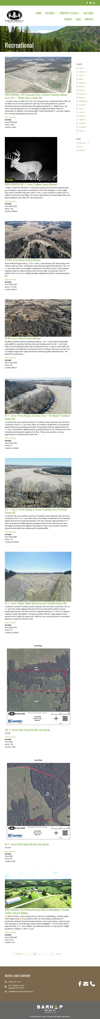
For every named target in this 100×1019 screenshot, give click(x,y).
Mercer (81, 97)
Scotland (82, 127)
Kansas (82, 150)
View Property (10, 117)
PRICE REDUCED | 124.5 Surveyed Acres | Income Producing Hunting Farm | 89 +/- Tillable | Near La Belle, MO (36, 96)
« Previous (19, 954)
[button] (56, 13)
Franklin (82, 123)
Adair (81, 79)
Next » (59, 954)
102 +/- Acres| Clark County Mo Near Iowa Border (27, 730)
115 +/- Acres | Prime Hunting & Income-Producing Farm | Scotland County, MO (36, 511)
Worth (81, 86)
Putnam (82, 94)
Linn (80, 109)
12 (52, 954)
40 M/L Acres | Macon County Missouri (22, 338)
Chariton (82, 120)
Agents (68, 19)
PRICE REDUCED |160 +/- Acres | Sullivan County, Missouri (31, 184)
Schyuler (82, 116)
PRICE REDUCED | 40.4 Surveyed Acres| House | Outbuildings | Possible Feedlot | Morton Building (37, 911)
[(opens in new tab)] (50, 1009)
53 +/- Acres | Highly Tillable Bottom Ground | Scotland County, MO (35, 603)
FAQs (78, 19)
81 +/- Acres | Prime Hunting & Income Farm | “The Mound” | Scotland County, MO (37, 417)
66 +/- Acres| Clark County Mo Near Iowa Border (27, 844)
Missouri (82, 143)
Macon (81, 90)
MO (80, 147)
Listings (49, 13)
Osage (81, 131)
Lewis (81, 68)
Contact (88, 19)
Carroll (81, 112)
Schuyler (82, 83)
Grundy (81, 105)
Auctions (88, 13)
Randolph (82, 101)
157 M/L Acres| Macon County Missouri (23, 260)
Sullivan (82, 72)
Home (38, 13)
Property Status (69, 13)
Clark (81, 75)
